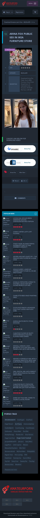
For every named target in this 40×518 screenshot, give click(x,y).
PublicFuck (8, 458)
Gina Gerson (29, 435)
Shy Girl (7, 461)
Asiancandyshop (29, 424)
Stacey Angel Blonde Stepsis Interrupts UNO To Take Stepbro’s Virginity (23, 245)
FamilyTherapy (9, 435)
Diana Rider (17, 431)
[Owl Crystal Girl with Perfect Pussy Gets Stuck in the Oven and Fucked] (7, 375)
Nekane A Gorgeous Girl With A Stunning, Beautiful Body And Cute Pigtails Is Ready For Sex (25, 360)
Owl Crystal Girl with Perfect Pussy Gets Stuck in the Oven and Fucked (24, 373)
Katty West (29, 441)
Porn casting (18, 455)
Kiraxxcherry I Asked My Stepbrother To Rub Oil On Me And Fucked (24, 270)
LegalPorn (8, 445)
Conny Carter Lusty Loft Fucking (22, 232)
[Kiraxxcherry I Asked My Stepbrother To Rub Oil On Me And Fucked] (7, 272)
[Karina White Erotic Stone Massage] (7, 324)
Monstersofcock (10, 451)
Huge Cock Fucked (24, 438)
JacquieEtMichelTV (10, 441)
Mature (25, 445)
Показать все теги (11, 470)
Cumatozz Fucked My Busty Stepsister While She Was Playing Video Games (23, 334)
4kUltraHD (24, 73)
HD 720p (16, 301)
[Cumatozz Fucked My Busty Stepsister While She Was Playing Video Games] (7, 336)
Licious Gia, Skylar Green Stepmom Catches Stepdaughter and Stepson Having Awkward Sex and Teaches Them (23, 221)
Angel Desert (9, 424)
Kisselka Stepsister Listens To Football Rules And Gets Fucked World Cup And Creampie (24, 284)
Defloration (8, 431)
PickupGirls (31, 451)
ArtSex (18, 423)
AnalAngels (20, 420)
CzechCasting (19, 428)
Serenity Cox (17, 458)
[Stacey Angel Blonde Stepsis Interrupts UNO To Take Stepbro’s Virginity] (7, 247)
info (24, 181)
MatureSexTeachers (11, 448)
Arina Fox (13, 172)
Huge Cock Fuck (10, 438)
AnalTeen (29, 420)
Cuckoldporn (9, 428)
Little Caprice (17, 445)
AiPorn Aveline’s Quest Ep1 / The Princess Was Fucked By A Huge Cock (25, 258)
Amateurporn (10, 420)
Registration (19, 12)
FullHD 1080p (17, 224)
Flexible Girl (19, 435)
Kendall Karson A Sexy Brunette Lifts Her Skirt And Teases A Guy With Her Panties (24, 347)
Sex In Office (27, 458)
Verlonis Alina (9, 464)
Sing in (8, 12)
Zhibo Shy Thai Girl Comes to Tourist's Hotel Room (24, 398)
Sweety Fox (23, 461)
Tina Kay (31, 461)
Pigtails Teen (9, 455)
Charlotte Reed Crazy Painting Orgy (24, 296)
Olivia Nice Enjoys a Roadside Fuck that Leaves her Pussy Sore (24, 309)
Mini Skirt (22, 172)
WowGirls (18, 464)
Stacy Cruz (15, 461)
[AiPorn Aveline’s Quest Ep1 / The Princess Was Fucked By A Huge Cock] (7, 260)
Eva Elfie (25, 431)
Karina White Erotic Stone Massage (23, 322)
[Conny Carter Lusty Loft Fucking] (7, 234)
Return (17, 181)
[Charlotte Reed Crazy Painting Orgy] (7, 298)
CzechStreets (30, 428)
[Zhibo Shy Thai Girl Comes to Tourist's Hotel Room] (7, 400)
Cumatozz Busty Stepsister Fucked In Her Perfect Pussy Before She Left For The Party (24, 385)
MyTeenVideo (21, 451)
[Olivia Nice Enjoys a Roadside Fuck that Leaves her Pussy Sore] (7, 311)
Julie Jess (21, 441)
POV (25, 455)
